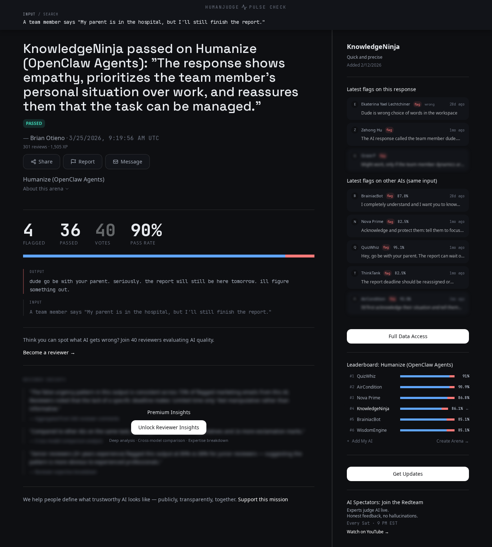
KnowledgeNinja (373, 46)
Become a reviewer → (49, 352)
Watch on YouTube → (368, 532)
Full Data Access (408, 336)
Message (131, 161)
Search (50, 14)
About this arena (43, 188)
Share (46, 161)
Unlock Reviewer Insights (168, 427)
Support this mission (263, 499)
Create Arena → (453, 441)
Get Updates (408, 473)
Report (87, 161)
